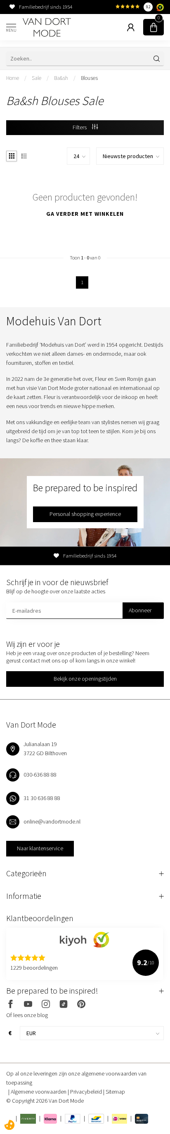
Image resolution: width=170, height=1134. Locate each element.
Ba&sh (61, 78)
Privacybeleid (86, 1091)
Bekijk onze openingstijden (85, 678)
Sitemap (115, 1091)
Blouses (89, 78)
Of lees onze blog (27, 1015)
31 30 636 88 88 (42, 798)
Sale (36, 78)
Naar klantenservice (40, 848)
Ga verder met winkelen (85, 213)
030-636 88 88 (40, 774)
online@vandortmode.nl (52, 821)
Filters (80, 127)
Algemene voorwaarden (39, 1091)
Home (12, 78)
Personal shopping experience (85, 514)
